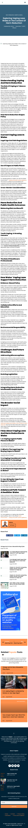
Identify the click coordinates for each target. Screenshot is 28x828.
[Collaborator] (10, 630)
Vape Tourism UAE (12, 773)
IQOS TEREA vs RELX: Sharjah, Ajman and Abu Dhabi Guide (17, 583)
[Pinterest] (15, 765)
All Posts (12, 525)
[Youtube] (18, 765)
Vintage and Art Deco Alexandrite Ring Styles (13, 546)
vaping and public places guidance (17, 180)
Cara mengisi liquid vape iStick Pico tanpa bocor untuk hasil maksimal (18, 561)
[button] (25, 2)
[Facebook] (9, 765)
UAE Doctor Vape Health (13, 786)
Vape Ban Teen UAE (12, 780)
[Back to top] (26, 825)
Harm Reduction (10, 15)
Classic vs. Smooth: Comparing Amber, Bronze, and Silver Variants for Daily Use (18, 569)
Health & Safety (19, 15)
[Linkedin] (12, 765)
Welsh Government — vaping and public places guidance (13, 516)
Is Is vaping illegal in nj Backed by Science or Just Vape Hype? (18, 552)
